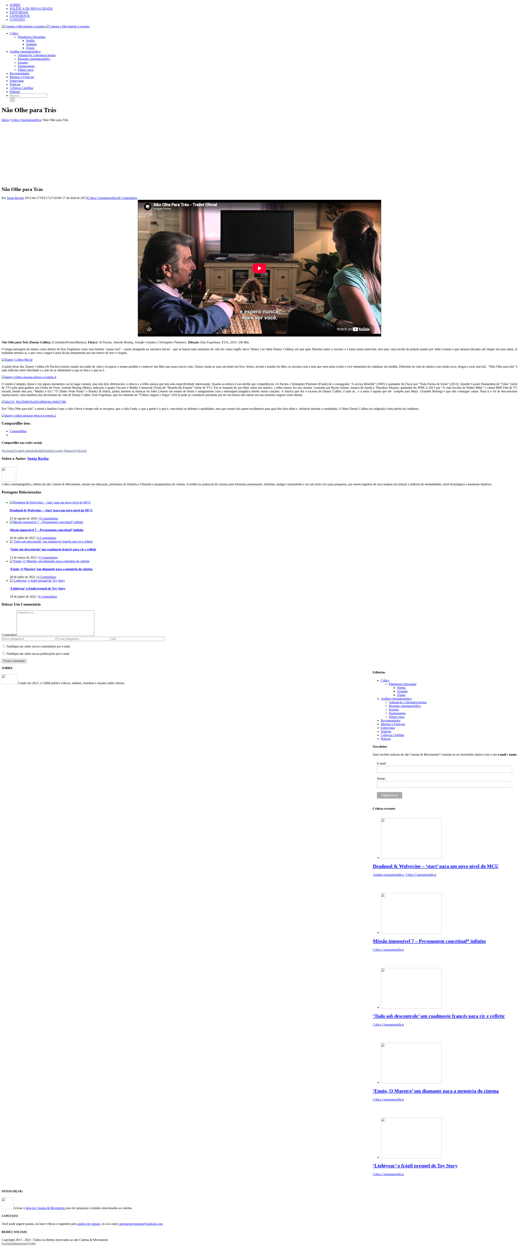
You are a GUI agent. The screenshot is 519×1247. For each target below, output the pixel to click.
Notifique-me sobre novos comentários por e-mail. (38, 646)
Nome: (381, 778)
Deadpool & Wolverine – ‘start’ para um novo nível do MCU (51, 510)
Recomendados (390, 720)
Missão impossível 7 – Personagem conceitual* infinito (46, 530)
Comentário (9, 635)
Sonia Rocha (15, 198)
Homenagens (397, 713)
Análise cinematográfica (396, 698)
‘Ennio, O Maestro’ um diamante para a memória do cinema (51, 569)
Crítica (385, 680)
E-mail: (381, 763)
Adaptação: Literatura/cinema (408, 702)
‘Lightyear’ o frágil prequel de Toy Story (37, 588)
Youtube (402, 691)
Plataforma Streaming (402, 684)
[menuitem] (263, 5)
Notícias (386, 731)
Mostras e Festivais (393, 724)
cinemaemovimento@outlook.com (140, 1224)
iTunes (401, 695)
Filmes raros (396, 717)
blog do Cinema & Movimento (45, 1208)
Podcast (386, 738)
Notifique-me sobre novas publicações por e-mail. (38, 653)
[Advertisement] (259, 152)
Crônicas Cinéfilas (392, 735)
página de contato (88, 1224)
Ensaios (394, 709)
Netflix (401, 687)
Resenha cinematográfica (405, 706)
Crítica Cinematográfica (103, 198)
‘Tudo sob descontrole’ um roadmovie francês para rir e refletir (53, 549)
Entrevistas (388, 727)
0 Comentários (128, 198)
